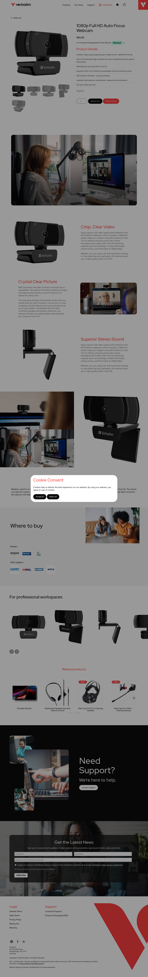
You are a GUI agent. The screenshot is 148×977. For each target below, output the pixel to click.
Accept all (40, 496)
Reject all (53, 496)
